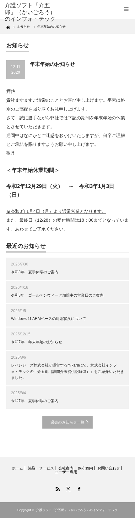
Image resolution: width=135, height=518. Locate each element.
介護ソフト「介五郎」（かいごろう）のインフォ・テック (77, 510)
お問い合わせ (108, 468)
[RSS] (57, 488)
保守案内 (85, 468)
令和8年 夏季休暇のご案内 (34, 272)
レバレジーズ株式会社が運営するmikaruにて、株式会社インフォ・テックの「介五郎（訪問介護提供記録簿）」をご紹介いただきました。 (67, 371)
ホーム (17, 468)
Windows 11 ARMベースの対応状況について (48, 318)
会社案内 (65, 468)
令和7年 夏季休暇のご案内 (34, 401)
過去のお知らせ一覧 (67, 422)
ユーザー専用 (66, 472)
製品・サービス (41, 468)
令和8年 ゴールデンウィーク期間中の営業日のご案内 (57, 295)
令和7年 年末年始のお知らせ (36, 342)
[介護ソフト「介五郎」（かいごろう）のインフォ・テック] (32, 12)
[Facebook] (78, 488)
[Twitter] (67, 488)
